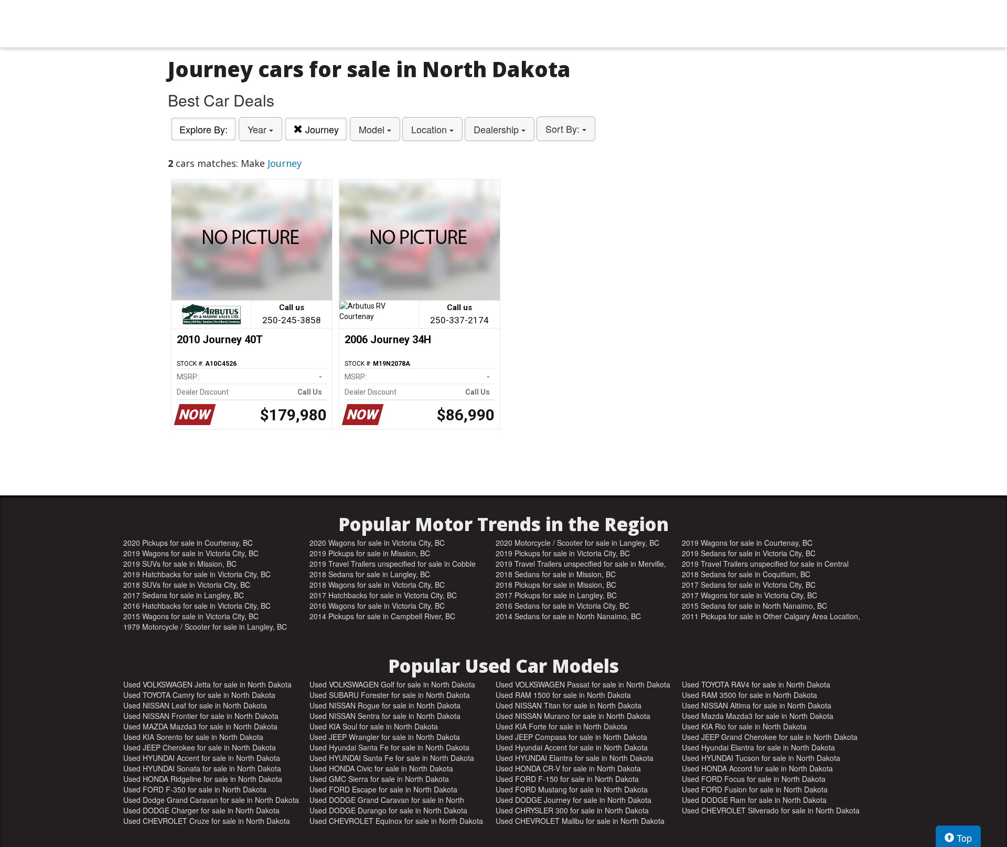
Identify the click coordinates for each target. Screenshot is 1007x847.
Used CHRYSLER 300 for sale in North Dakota (572, 810)
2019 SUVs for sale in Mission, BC (180, 563)
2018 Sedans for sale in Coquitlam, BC (746, 574)
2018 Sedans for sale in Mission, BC (556, 574)
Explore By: (203, 129)
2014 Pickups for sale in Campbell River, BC (382, 616)
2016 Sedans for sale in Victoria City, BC (562, 605)
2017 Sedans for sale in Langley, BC (183, 595)
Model (373, 129)
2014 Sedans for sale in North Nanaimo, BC (568, 616)
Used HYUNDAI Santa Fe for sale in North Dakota (391, 758)
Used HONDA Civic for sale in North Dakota (381, 768)
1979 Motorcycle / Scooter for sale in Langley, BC (205, 626)
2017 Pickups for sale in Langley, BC (556, 595)
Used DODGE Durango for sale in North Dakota (388, 810)
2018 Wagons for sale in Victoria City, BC (377, 584)
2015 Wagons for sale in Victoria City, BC (191, 616)
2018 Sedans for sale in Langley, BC (369, 574)
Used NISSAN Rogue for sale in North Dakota (384, 705)
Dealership (497, 129)
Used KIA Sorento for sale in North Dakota (193, 737)
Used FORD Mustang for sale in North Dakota (572, 789)
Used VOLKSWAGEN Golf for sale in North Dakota (392, 684)
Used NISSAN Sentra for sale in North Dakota (384, 716)
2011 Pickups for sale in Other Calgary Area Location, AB (771, 616)
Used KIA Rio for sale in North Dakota (744, 726)
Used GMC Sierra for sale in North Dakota (379, 779)
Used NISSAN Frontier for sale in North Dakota (200, 716)
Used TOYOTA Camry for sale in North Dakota (199, 695)
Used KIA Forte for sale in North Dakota (561, 726)
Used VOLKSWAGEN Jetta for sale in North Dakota (207, 684)
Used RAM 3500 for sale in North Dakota (749, 695)
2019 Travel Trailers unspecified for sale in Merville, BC (581, 563)
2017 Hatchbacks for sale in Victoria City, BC (383, 595)
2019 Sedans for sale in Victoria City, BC (749, 553)
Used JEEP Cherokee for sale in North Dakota (199, 747)
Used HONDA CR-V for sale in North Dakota (568, 768)
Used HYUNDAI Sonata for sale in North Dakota (202, 768)
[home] (503, 23)
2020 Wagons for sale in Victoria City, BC (377, 542)
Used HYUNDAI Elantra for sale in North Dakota (575, 758)
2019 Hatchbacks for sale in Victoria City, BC (197, 574)
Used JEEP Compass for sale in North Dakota (571, 737)
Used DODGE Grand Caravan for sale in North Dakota (386, 800)
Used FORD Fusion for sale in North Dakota (755, 789)
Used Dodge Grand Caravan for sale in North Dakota (211, 800)
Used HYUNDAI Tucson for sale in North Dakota (761, 758)
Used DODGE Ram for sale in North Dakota (754, 800)
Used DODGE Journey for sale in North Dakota (573, 800)
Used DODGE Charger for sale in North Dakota (201, 810)
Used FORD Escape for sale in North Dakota (383, 789)
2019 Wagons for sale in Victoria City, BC (191, 553)
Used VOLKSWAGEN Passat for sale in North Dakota (583, 684)
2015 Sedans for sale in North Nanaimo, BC (754, 605)
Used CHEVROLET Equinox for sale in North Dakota (396, 821)
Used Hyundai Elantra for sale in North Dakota (758, 747)
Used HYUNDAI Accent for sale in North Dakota (201, 758)
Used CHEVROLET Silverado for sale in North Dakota (771, 810)
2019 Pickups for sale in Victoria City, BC (563, 553)
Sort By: (563, 128)
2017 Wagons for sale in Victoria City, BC (749, 595)
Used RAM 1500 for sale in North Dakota (563, 695)
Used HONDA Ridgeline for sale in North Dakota (202, 779)
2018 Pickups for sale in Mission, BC (556, 584)
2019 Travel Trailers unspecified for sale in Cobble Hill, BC (392, 563)
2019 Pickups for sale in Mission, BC (369, 553)
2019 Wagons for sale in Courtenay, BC (747, 542)
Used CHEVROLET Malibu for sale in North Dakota (580, 821)
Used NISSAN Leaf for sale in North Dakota (195, 705)
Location (430, 129)
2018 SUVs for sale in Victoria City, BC (186, 584)
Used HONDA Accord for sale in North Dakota (757, 768)
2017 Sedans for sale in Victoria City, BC (749, 584)
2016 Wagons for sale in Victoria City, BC (377, 605)
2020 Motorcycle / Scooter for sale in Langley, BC (577, 542)
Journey (321, 129)
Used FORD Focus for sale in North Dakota (754, 779)
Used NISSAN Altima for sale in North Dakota (756, 705)
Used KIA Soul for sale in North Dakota (373, 726)
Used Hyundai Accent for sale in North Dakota (572, 747)
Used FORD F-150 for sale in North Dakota (567, 779)
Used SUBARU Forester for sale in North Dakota (389, 695)
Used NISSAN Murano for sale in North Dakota (573, 716)
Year (258, 129)
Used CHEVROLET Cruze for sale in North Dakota (206, 821)
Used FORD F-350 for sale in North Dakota (194, 789)
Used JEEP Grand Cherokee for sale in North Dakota (770, 737)
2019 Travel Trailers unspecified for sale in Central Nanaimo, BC (765, 563)
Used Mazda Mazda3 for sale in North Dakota (757, 716)
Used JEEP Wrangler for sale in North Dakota (384, 737)
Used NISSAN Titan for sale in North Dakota (568, 705)
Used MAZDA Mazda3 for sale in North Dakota (200, 726)
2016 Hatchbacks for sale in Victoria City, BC (197, 605)
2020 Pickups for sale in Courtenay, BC (188, 542)
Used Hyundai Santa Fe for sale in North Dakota (389, 747)
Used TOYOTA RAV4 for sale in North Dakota (756, 684)
